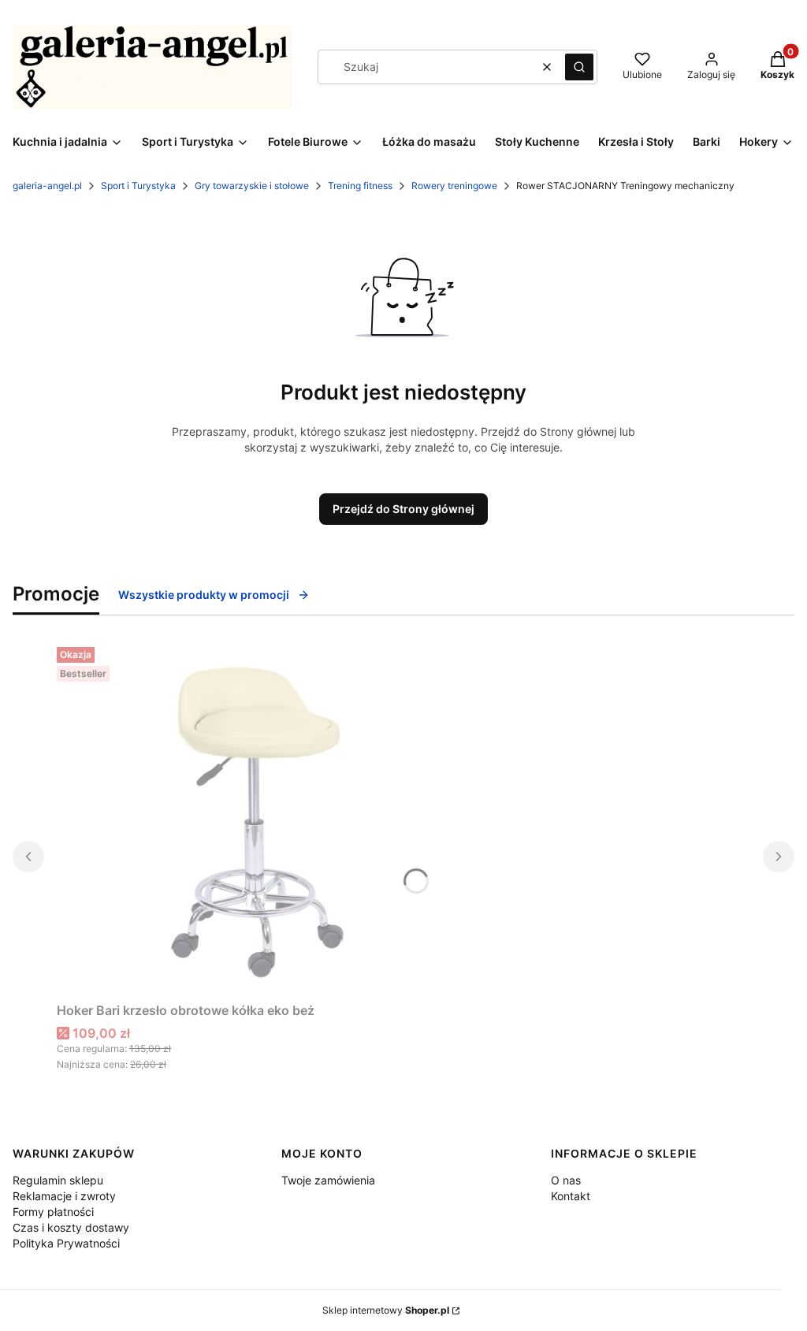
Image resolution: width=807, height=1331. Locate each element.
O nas (566, 1180)
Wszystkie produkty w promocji (203, 594)
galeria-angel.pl (47, 185)
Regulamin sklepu (58, 1180)
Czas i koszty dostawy (71, 1227)
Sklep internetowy (385, 1310)
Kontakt (570, 1196)
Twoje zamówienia (328, 1180)
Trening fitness (360, 185)
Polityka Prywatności (66, 1243)
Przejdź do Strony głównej (403, 508)
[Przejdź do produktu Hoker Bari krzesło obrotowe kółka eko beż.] (254, 818)
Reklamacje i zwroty (64, 1196)
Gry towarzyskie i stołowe (252, 185)
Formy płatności (53, 1211)
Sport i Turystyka (138, 185)
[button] (579, 67)
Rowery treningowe (454, 185)
